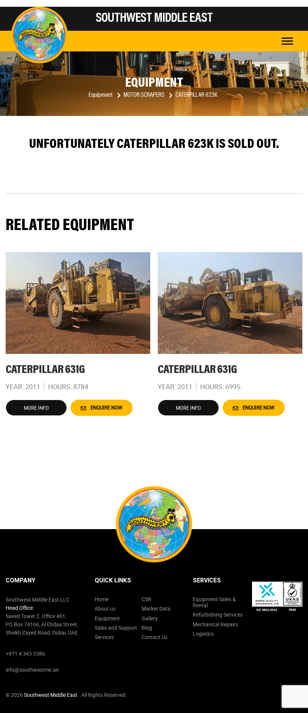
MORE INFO (36, 408)
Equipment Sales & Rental (214, 602)
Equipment (101, 95)
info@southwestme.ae (32, 669)
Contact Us (155, 637)
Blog (147, 627)
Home (102, 599)
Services (104, 637)
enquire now (105, 407)
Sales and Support (116, 627)
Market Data (156, 608)
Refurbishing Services (218, 614)
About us (105, 608)
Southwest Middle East (51, 694)
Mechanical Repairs (215, 624)
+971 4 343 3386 (25, 653)
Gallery (150, 618)
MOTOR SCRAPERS (145, 95)
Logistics (203, 633)
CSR (146, 599)
